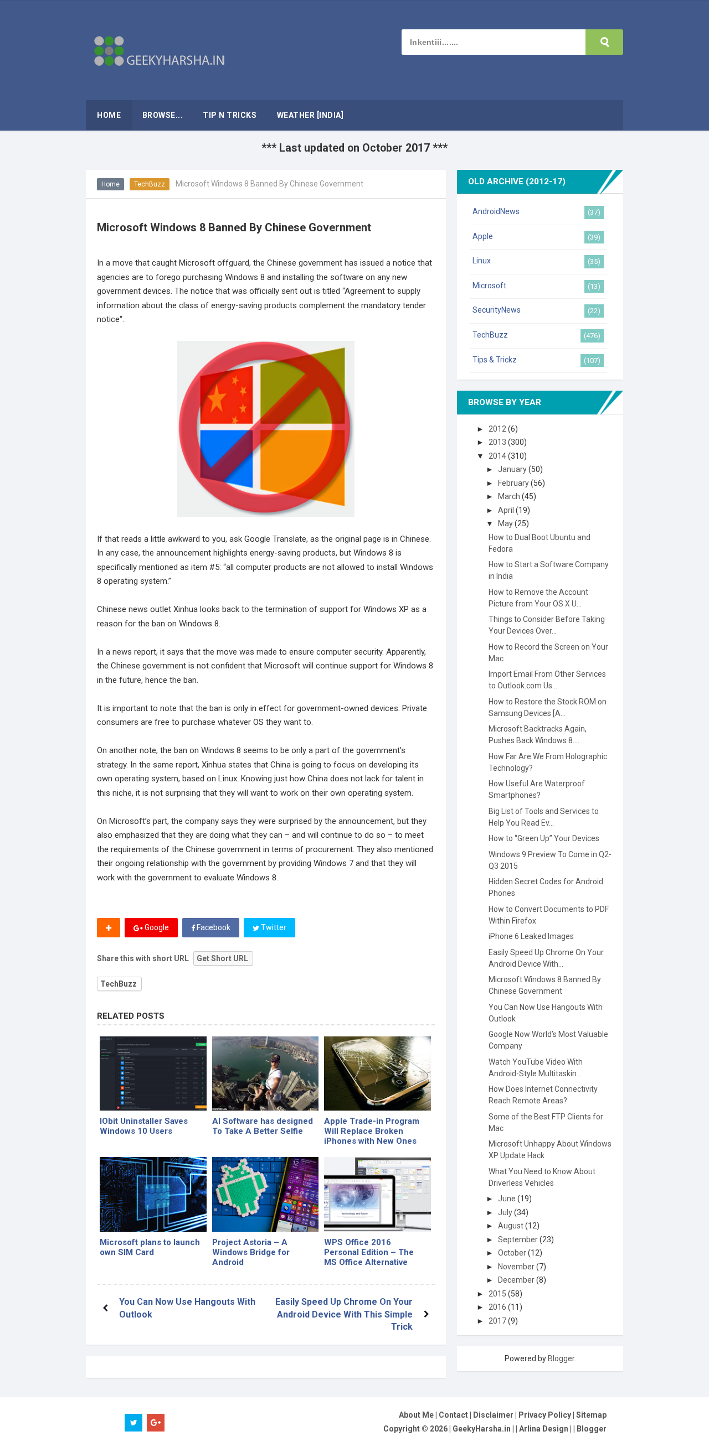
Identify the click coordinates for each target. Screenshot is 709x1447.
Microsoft (489, 285)
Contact (453, 1414)
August (511, 1225)
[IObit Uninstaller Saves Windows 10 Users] (153, 1073)
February (514, 483)
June (507, 1198)
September (519, 1239)
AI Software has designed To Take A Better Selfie (262, 1126)
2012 (498, 428)
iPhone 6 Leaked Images (531, 936)
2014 (498, 456)
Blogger (561, 1358)
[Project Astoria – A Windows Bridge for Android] (265, 1194)
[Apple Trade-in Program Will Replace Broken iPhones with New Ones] (377, 1073)
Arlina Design (543, 1428)
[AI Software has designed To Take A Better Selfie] (265, 1073)
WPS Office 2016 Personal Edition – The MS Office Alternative (369, 1252)
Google (156, 927)
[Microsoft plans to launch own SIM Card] (153, 1194)
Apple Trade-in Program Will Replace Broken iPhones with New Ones (371, 1131)
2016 (498, 1307)
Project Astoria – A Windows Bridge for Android (251, 1252)
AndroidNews (496, 211)
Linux (481, 260)
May (506, 523)
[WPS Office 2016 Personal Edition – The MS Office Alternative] (377, 1194)
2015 (498, 1293)
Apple (482, 236)
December (517, 1279)
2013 (498, 442)
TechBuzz (149, 184)
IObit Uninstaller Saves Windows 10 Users (144, 1126)
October (513, 1252)
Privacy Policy (544, 1414)
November (517, 1266)
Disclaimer (493, 1414)
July (506, 1212)
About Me (416, 1414)
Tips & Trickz (494, 359)
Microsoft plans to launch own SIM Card (150, 1247)
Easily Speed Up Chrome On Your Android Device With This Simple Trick (344, 1314)
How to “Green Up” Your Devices (544, 838)
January (513, 469)
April (507, 510)
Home (110, 184)
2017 (498, 1320)
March (510, 496)
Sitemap (591, 1414)
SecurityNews (496, 309)
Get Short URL (222, 958)
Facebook (212, 927)
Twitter (272, 927)
